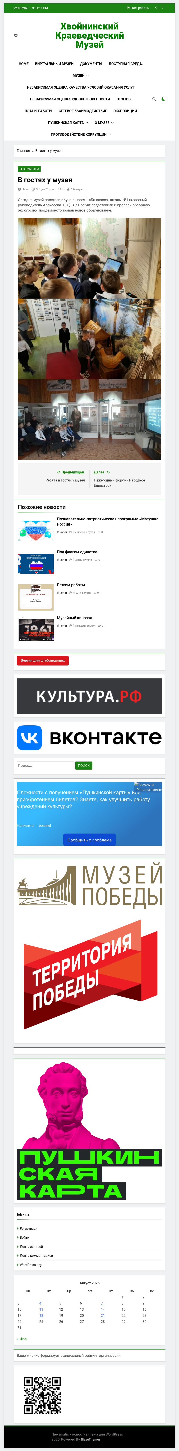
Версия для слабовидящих (43, 660)
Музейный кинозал (74, 618)
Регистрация (29, 1229)
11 (41, 1309)
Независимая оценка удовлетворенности (70, 99)
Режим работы (138, 8)
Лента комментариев (36, 1256)
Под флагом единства (77, 552)
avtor (25, 189)
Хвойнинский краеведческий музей (89, 35)
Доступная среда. (126, 64)
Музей (78, 76)
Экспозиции (125, 111)
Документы (91, 64)
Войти (24, 1238)
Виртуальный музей (54, 64)
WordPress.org (30, 1265)
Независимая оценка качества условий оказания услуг (81, 87)
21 (103, 1315)
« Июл (22, 1339)
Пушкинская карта (66, 123)
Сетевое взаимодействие (83, 111)
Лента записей (31, 1247)
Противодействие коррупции (79, 134)
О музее (102, 123)
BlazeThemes (91, 1439)
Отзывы (124, 99)
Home (24, 64)
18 (41, 1315)
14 (103, 1309)
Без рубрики (29, 169)
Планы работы (38, 111)
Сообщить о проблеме (90, 840)
